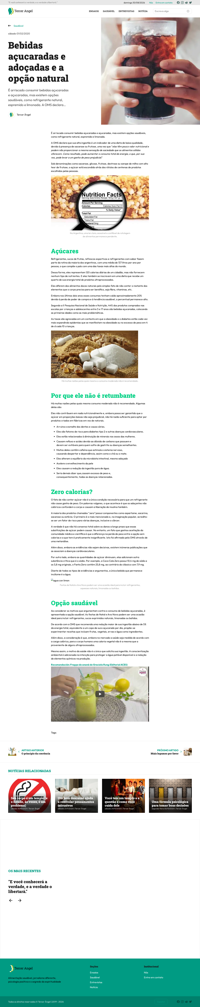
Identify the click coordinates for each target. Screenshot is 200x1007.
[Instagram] (182, 2)
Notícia (143, 11)
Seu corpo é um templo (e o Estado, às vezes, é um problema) (29, 801)
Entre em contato (164, 2)
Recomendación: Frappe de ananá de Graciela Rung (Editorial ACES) (89, 664)
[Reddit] (186, 2)
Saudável (109, 11)
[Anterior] (10, 900)
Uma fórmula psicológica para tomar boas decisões (170, 803)
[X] (190, 2)
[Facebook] (178, 2)
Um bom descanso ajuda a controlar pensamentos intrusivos (76, 801)
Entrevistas (126, 11)
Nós (151, 2)
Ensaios (94, 11)
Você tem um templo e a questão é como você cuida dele (122, 801)
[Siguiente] (19, 900)
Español (161, 1001)
